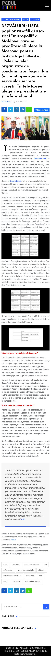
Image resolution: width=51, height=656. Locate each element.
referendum (8, 570)
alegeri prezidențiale (26, 570)
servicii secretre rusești (12, 576)
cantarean (30, 576)
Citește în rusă (41, 110)
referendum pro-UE (32, 581)
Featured (35, 20)
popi (40, 576)
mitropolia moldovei (31, 565)
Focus (25, 20)
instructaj (16, 581)
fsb (45, 565)
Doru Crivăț (6, 101)
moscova (15, 565)
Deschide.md (15, 181)
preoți (5, 581)
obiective (41, 570)
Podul (13, 540)
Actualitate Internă (11, 20)
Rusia (5, 565)
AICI (23, 519)
